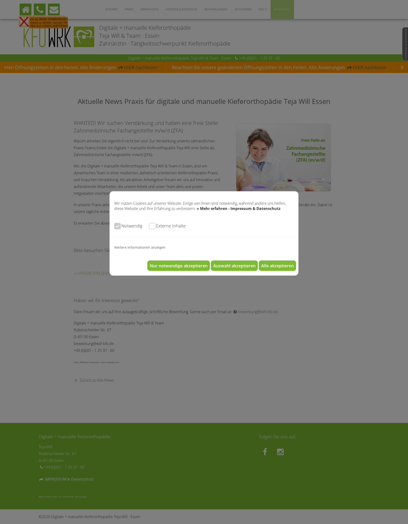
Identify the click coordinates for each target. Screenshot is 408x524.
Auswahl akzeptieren (234, 265)
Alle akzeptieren (277, 265)
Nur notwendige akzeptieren (179, 265)
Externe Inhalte (171, 226)
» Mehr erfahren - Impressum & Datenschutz (238, 208)
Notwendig (131, 226)
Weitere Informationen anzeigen (140, 247)
